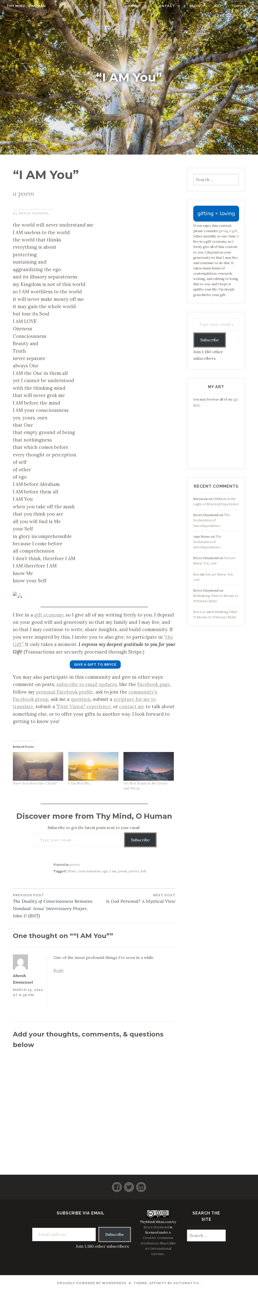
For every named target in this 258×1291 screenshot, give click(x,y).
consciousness (89, 871)
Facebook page (153, 684)
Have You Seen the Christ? (35, 783)
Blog (194, 6)
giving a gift (228, 231)
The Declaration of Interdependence (211, 520)
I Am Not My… (80, 783)
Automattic (186, 1283)
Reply (58, 970)
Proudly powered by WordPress (91, 1283)
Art (247, 15)
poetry (74, 865)
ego (105, 871)
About (135, 6)
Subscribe (140, 839)
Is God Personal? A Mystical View (140, 898)
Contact (165, 6)
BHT (218, 6)
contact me (131, 706)
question (81, 699)
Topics (238, 6)
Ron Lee (199, 612)
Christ (71, 871)
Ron (196, 574)
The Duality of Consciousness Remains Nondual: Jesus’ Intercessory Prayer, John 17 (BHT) (52, 906)
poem (122, 871)
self (143, 871)
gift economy (48, 615)
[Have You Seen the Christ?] (38, 766)
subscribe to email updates (86, 684)
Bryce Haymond (35, 213)
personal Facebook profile (64, 692)
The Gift (226, 15)
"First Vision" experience (83, 706)
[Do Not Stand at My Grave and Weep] (148, 766)
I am (113, 871)
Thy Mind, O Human (26, 6)
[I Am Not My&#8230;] (93, 766)
